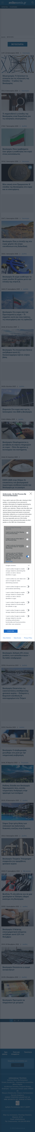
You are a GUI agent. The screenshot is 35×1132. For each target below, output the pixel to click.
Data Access (17, 638)
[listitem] (17, 528)
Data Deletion (7, 638)
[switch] (27, 533)
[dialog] (17, 566)
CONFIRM (10, 631)
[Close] (31, 494)
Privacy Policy (28, 638)
